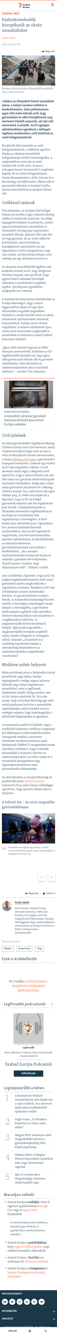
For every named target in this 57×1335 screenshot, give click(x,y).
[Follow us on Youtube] (5, 1302)
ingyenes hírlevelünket (28, 1247)
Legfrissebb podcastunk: (25, 1004)
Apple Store (30, 1210)
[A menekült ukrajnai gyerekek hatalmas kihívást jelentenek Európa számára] (28, 394)
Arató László (8, 38)
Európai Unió (10, 13)
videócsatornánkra (36, 1261)
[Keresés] (46, 1331)
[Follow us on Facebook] (12, 1302)
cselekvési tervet (34, 781)
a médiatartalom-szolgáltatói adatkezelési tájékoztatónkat (30, 986)
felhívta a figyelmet (24, 459)
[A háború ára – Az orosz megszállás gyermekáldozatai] (28, 828)
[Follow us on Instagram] (20, 1302)
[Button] (48, 51)
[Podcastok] (30, 1331)
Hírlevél (12, 1331)
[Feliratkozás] (41, 1302)
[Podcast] (34, 1302)
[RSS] (27, 1302)
